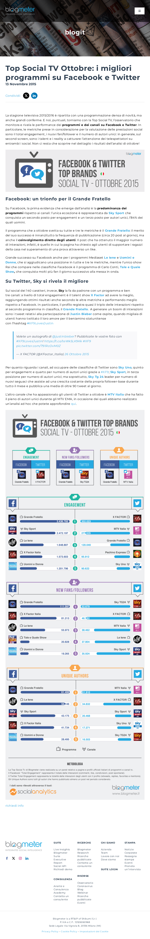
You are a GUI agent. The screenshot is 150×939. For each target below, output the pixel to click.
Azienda (106, 849)
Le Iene (110, 257)
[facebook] (7, 858)
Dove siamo (108, 859)
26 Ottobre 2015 (77, 354)
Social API (60, 866)
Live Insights (62, 849)
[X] (26, 96)
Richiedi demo (63, 869)
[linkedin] (27, 858)
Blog (80, 889)
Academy (59, 892)
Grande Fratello (117, 230)
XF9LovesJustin (40, 323)
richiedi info (14, 805)
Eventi (81, 902)
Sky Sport (116, 213)
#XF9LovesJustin (29, 341)
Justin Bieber (81, 314)
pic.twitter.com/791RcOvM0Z (38, 346)
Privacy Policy (50, 931)
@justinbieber (63, 336)
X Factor (97, 295)
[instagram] (20, 858)
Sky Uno (125, 367)
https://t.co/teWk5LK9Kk (63, 341)
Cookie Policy (69, 931)
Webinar (82, 892)
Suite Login (109, 869)
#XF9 (87, 341)
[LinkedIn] (34, 96)
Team (104, 852)
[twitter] (13, 858)
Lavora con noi (110, 856)
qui (73, 404)
